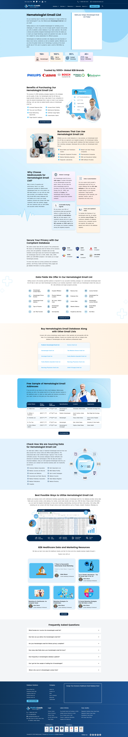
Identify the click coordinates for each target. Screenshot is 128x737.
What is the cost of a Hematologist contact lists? (43, 670)
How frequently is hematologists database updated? (44, 656)
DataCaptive (51, 734)
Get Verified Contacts (45, 122)
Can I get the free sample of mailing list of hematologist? (46, 663)
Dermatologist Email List (47, 350)
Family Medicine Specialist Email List (76, 356)
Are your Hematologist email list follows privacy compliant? (46, 643)
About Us (84, 6)
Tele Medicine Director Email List (75, 350)
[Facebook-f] (93, 735)
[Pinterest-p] (98, 735)
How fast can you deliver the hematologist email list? (44, 637)
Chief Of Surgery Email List (74, 367)
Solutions (55, 6)
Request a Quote (94, 6)
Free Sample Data (64, 433)
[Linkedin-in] (90, 735)
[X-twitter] (100, 735)
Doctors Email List (72, 345)
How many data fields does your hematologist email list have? (47, 650)
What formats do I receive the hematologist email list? (45, 630)
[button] (102, 6)
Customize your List (64, 317)
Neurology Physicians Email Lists (76, 362)
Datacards (78, 6)
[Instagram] (95, 735)
